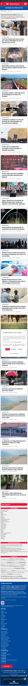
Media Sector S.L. (16, 353)
